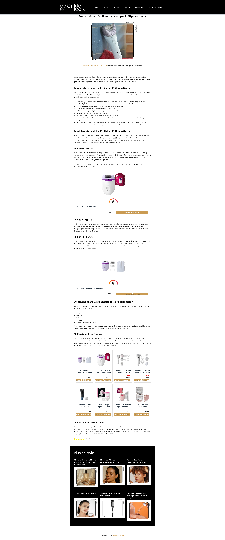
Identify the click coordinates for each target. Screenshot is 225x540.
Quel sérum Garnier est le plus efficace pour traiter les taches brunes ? (137, 495)
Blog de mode (87, 66)
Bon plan (96, 66)
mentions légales (118, 536)
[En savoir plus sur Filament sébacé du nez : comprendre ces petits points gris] (139, 475)
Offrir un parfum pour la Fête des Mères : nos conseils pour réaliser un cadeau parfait (85, 462)
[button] (99, 7)
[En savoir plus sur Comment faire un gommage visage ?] (86, 508)
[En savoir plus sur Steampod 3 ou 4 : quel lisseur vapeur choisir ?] (112, 508)
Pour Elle (104, 66)
